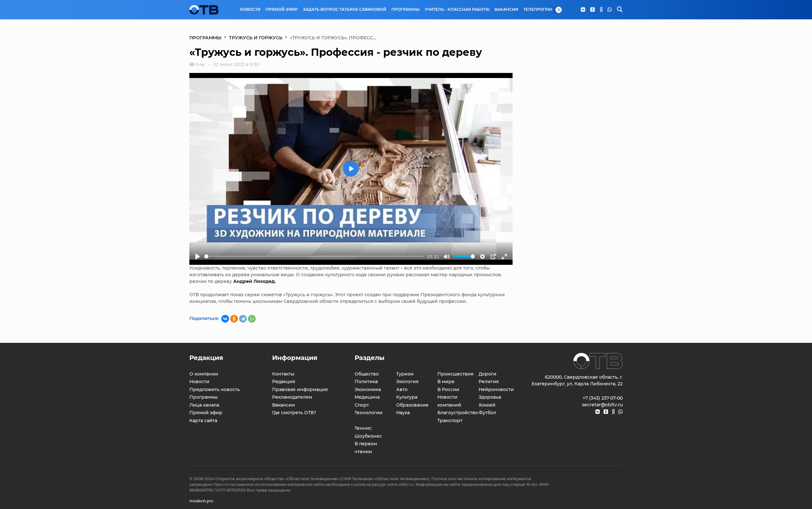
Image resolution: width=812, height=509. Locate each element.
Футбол (487, 412)
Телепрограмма (542, 9)
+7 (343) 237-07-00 (603, 398)
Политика (366, 381)
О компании (203, 374)
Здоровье (490, 397)
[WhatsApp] (609, 10)
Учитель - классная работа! (457, 9)
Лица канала (204, 405)
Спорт (362, 405)
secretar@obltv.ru (602, 405)
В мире (446, 381)
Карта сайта (203, 420)
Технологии (369, 412)
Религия (489, 381)
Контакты (283, 374)
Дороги (487, 374)
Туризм (405, 374)
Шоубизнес (368, 436)
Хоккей (487, 405)
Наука (403, 412)
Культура (406, 397)
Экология (407, 381)
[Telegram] (243, 319)
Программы (405, 9)
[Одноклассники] (592, 10)
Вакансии (506, 9)
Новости (250, 9)
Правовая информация (300, 389)
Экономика (368, 389)
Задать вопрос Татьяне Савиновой (344, 9)
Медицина (367, 397)
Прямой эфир (281, 9)
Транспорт (449, 420)
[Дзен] (601, 10)
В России (448, 389)
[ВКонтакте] (225, 319)
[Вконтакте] (583, 10)
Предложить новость (214, 389)
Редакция (283, 381)
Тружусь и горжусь (255, 38)
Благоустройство (457, 412)
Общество (367, 374)
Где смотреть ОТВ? (294, 412)
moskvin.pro (201, 501)
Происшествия (455, 374)
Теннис (363, 428)
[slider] (314, 256)
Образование (412, 405)
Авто (402, 389)
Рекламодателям (292, 397)
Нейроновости (496, 389)
